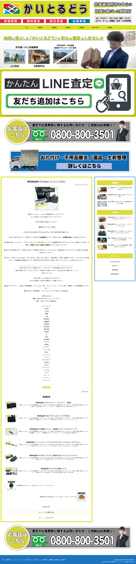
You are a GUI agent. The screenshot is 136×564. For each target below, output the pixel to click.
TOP (3, 560)
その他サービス (37, 560)
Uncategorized (115, 262)
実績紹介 (8, 560)
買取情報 (115, 270)
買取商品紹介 (47, 387)
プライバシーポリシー (17, 560)
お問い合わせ (28, 560)
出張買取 (63, 560)
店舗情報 (51, 560)
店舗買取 (57, 560)
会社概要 (44, 560)
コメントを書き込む (46, 512)
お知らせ (115, 266)
